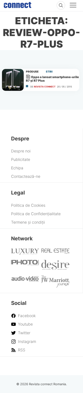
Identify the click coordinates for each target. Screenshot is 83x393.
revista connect (45, 86)
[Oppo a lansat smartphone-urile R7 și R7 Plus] (13, 80)
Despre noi (21, 151)
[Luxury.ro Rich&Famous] (25, 253)
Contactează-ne (25, 176)
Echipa (17, 168)
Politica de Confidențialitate (36, 213)
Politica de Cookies (28, 205)
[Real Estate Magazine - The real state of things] (55, 252)
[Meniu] (73, 6)
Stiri (49, 71)
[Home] (17, 4)
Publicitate (20, 159)
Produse (32, 71)
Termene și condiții (28, 222)
